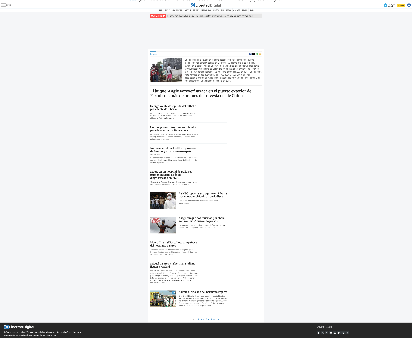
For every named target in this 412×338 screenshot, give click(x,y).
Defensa (196, 10)
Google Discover (334, 332)
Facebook (318, 332)
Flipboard (339, 332)
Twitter (322, 332)
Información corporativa (14, 332)
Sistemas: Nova (51, 335)
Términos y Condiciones (37, 332)
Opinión (160, 10)
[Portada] (205, 5)
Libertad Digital (160, 327)
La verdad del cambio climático (232, 1)
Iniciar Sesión (409, 5)
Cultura (228, 10)
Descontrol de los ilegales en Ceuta (272, 1)
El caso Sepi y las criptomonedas (192, 1)
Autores (77, 332)
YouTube (330, 332)
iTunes (347, 332)
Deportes (216, 10)
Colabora (401, 5)
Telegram (343, 332)
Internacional (206, 10)
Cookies (51, 332)
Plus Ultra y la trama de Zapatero (173, 1)
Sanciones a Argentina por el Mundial (252, 1)
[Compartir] (250, 54)
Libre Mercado (177, 10)
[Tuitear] (253, 54)
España (167, 10)
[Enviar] (257, 54)
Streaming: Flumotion (39, 335)
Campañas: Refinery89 (11, 335)
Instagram (326, 332)
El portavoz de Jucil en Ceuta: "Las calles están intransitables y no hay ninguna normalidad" (210, 16)
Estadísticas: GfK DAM (25, 335)
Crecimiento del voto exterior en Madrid (212, 1)
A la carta (236, 10)
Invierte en (187, 10)
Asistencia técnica (65, 332)
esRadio (245, 10)
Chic (222, 10)
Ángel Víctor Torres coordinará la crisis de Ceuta (150, 1)
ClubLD (251, 10)
